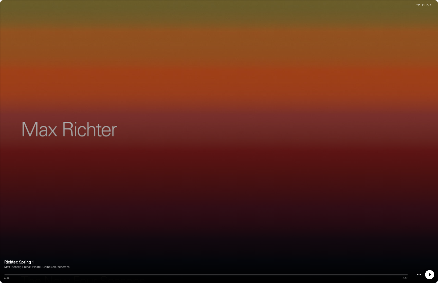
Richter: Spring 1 (18, 262)
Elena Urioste (31, 267)
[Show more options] (419, 275)
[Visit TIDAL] (425, 4)
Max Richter (12, 267)
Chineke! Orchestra (56, 267)
